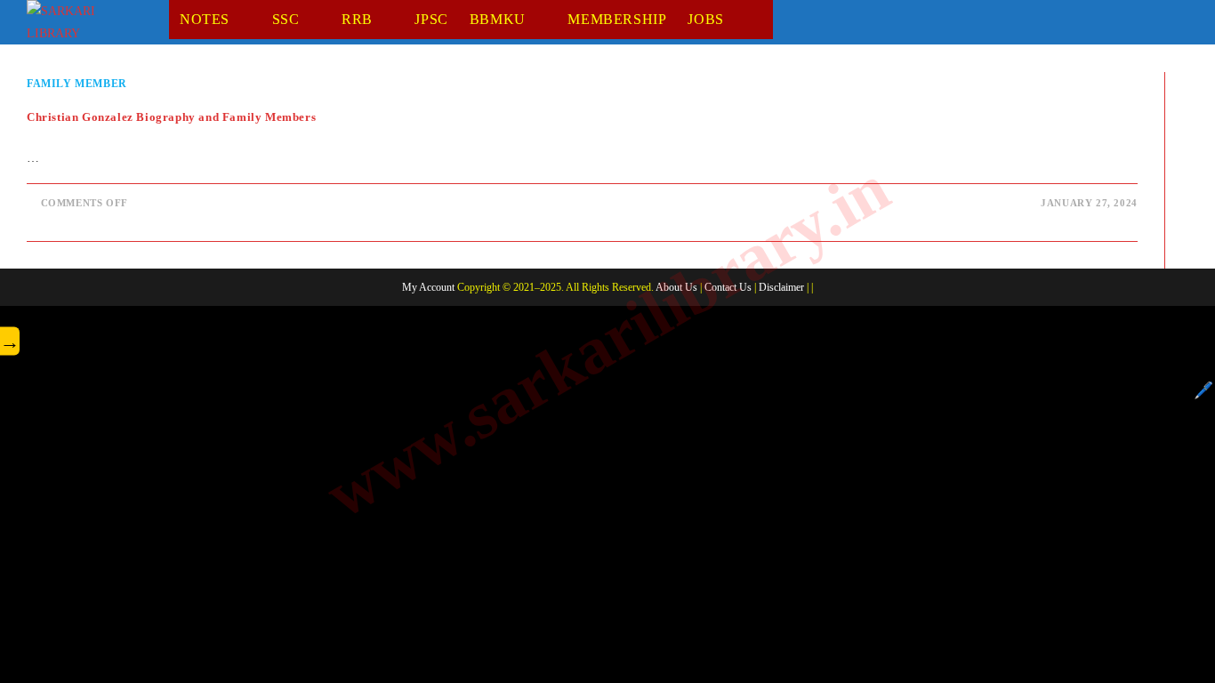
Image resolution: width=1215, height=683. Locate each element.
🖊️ (1203, 390)
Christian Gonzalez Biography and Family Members (171, 117)
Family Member (77, 83)
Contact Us (728, 287)
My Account (428, 287)
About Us (676, 287)
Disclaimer (781, 287)
